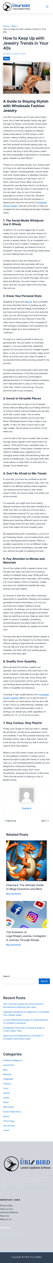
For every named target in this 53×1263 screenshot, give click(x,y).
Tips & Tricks (9, 1125)
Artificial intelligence (12, 1060)
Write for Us (5, 1219)
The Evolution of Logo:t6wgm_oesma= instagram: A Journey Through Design (26, 936)
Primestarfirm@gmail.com (11, 1233)
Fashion (7, 1083)
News (6, 1102)
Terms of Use (6, 1209)
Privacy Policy (6, 1205)
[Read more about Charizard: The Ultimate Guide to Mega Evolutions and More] (26, 860)
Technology (8, 1121)
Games (6, 1093)
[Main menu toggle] (47, 7)
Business (7, 1074)
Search (6, 976)
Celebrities (8, 1079)
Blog (6, 58)
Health (6, 1097)
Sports (6, 1116)
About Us (4, 1216)
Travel (6, 1130)
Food (5, 1088)
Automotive (8, 1065)
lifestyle (28, 302)
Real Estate (8, 1107)
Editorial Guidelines (9, 1212)
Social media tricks (12, 1111)
